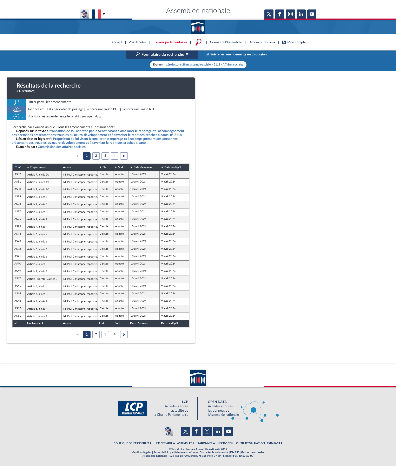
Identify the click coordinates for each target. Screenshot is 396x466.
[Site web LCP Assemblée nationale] (156, 408)
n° (19, 167)
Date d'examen (142, 167)
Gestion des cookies (252, 452)
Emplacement (38, 167)
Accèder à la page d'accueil (198, 25)
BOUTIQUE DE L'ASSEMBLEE (131, 443)
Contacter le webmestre (214, 452)
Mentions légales (142, 452)
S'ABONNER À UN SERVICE (214, 443)
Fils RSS (234, 452)
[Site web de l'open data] (239, 408)
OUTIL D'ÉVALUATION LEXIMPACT (258, 443)
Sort (120, 167)
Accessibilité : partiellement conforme (175, 452)
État (105, 167)
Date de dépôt (172, 167)
